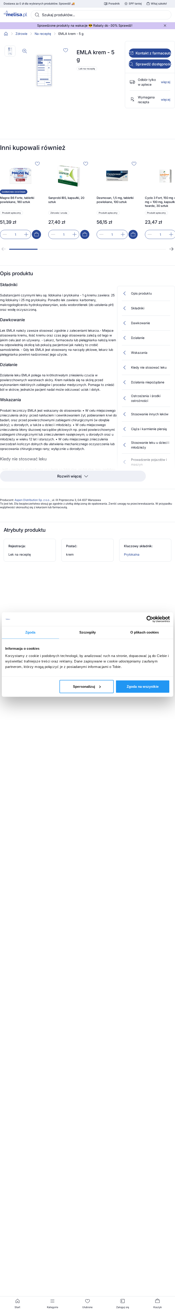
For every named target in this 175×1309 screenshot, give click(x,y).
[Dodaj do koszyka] (36, 234)
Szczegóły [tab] (87, 632)
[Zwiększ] (26, 234)
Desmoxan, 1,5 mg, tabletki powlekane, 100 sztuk (115, 200)
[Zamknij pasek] (165, 25)
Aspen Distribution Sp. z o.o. (33, 500)
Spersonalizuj (84, 686)
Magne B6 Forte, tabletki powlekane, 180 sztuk (17, 200)
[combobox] (101, 14)
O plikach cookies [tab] (144, 632)
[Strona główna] (6, 33)
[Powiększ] (24, 51)
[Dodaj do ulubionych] (65, 50)
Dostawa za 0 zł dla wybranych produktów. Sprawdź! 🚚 (39, 3)
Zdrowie (21, 33)
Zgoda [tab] (30, 632)
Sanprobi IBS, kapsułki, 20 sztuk (66, 200)
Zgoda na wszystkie (143, 686)
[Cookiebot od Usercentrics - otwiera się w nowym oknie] (150, 619)
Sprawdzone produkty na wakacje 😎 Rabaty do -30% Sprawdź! (84, 25)
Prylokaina (131, 554)
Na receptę (43, 33)
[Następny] (171, 249)
